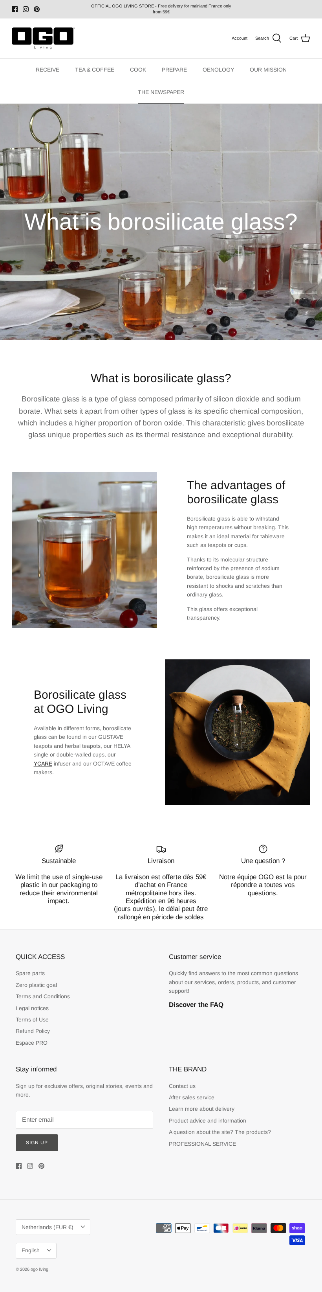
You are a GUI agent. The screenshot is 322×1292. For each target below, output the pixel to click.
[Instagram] (26, 9)
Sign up (37, 1142)
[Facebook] (15, 9)
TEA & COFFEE (94, 69)
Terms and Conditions (43, 996)
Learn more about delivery (201, 1109)
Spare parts (30, 973)
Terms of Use (32, 1019)
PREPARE (174, 69)
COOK (138, 69)
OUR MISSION (268, 69)
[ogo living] (43, 38)
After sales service (191, 1097)
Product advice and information (207, 1120)
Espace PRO (32, 1043)
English (31, 1250)
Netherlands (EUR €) (47, 1227)
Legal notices (32, 1008)
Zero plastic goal (36, 985)
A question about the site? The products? (220, 1132)
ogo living (39, 1269)
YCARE (43, 763)
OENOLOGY (218, 69)
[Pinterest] (37, 9)
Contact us (182, 1086)
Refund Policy (33, 1031)
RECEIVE (47, 69)
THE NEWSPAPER (161, 92)
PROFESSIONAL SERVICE (202, 1144)
